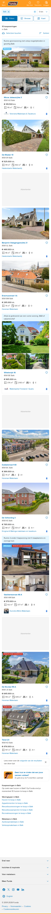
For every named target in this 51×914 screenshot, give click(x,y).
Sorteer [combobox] (46, 33)
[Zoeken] (34, 11)
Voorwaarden (15, 906)
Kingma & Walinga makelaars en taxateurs (19, 531)
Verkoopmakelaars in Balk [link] (12, 825)
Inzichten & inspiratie (11, 867)
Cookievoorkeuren (11, 909)
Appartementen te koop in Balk (15, 803)
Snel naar (6, 861)
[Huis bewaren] (46, 97)
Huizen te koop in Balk (11, 800)
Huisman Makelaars (10, 309)
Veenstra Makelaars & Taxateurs (23, 114)
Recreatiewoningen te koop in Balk (16, 813)
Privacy (5, 906)
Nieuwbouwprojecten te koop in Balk (17, 810)
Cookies (27, 906)
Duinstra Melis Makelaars (20, 611)
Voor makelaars (8, 874)
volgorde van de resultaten (31, 760)
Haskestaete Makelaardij (12, 168)
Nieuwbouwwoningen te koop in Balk (17, 806)
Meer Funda (7, 881)
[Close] (8, 11)
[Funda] (16, 3)
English (10, 896)
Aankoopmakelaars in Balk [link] (13, 822)
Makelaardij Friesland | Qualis (22, 389)
